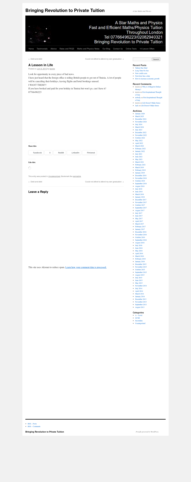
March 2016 (139, 256)
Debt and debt (35, 59)
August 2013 (139, 307)
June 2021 (139, 156)
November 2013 (141, 302)
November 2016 (141, 234)
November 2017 (141, 202)
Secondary (139, 320)
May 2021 (139, 159)
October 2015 (140, 269)
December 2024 (140, 119)
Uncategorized (54, 176)
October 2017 (140, 205)
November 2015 (141, 267)
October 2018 (140, 181)
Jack (136, 105)
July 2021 (138, 154)
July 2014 (138, 288)
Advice (54, 48)
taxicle (52, 68)
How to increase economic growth (147, 78)
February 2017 (140, 226)
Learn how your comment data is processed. (86, 267)
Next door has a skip (142, 76)
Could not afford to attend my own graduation (104, 59)
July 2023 (138, 129)
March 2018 (139, 194)
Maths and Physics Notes (88, 48)
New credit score (141, 73)
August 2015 (139, 275)
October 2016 (140, 237)
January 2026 (140, 113)
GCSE (137, 318)
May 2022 (139, 140)
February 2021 (140, 164)
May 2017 (139, 218)
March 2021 (139, 162)
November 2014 (141, 285)
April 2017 (139, 221)
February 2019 (140, 170)
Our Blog (106, 48)
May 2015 (139, 283)
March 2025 (139, 116)
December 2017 (140, 199)
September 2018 (141, 183)
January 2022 (140, 151)
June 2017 (139, 215)
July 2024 (138, 124)
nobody (138, 97)
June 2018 (139, 191)
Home (31, 48)
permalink (77, 176)
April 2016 (139, 253)
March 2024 (139, 127)
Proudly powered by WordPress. (147, 431)
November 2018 (141, 178)
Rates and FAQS (67, 48)
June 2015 (139, 280)
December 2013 (140, 299)
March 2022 (139, 146)
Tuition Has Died (141, 68)
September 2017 (141, 207)
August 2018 (139, 186)
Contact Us (118, 48)
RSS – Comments (34, 426)
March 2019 (139, 167)
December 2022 (140, 132)
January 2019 (140, 172)
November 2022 (141, 135)
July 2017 (138, 213)
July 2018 (138, 189)
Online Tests (131, 48)
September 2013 (141, 304)
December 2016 (140, 232)
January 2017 (140, 229)
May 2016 (139, 250)
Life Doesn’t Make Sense (151, 103)
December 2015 (140, 264)
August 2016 (139, 242)
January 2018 (140, 197)
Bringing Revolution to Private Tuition (65, 10)
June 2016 (139, 248)
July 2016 (138, 245)
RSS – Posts (32, 423)
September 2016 (141, 240)
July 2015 (138, 277)
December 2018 (140, 175)
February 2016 (140, 259)
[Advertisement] (76, 118)
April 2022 (139, 143)
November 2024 (141, 121)
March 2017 (139, 224)
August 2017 (139, 210)
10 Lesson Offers (147, 48)
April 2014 (139, 291)
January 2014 (140, 296)
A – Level (138, 315)
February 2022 (140, 148)
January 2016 (140, 261)
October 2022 (140, 138)
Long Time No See (142, 70)
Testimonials (42, 48)
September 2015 (141, 272)
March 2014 (139, 293)
